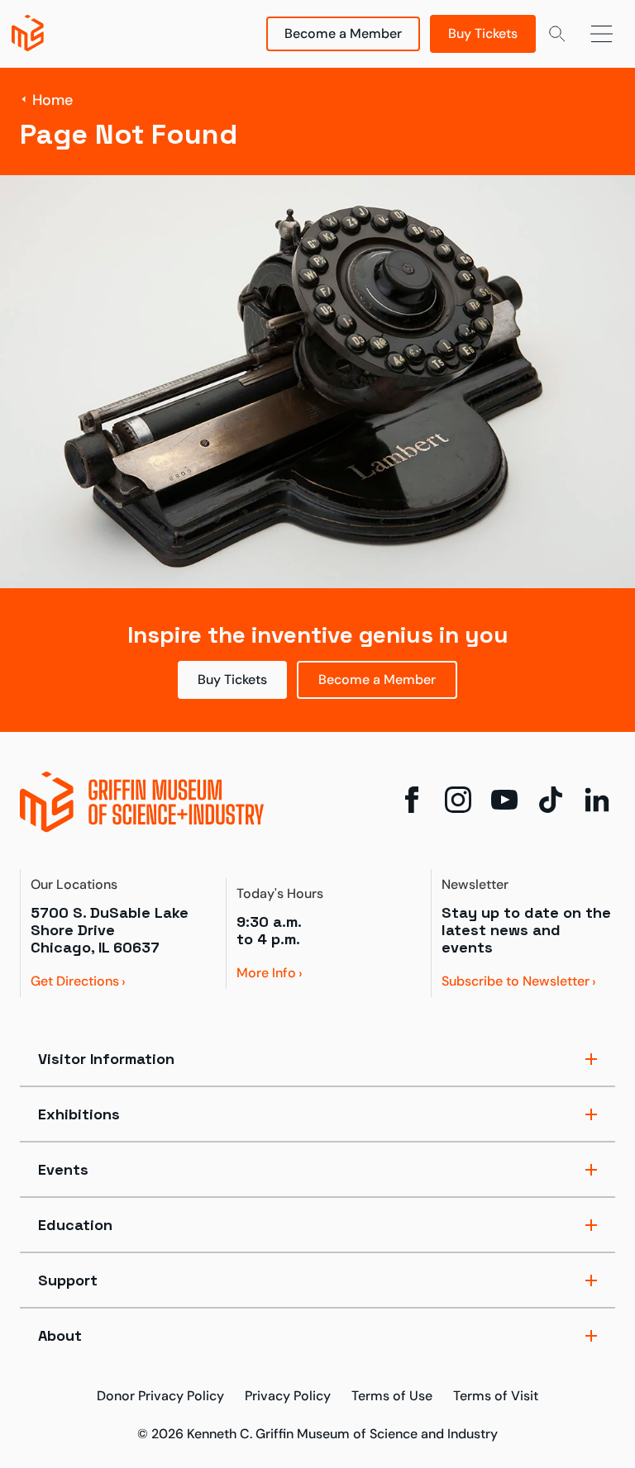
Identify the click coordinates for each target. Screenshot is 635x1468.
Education (75, 1224)
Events (63, 1169)
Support (68, 1280)
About (60, 1335)
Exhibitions (79, 1114)
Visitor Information (106, 1058)
